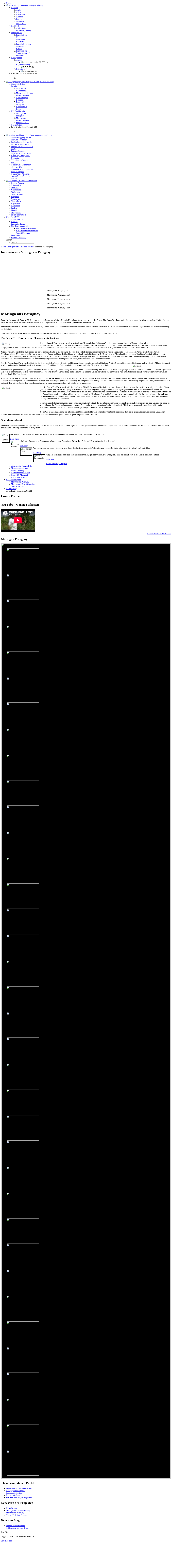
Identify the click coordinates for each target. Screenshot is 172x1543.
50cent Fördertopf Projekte (16, 1515)
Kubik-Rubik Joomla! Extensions (159, 534)
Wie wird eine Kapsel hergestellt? (19, 1497)
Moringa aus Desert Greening (18, 1510)
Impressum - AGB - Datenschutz (19, 1488)
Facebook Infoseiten (14, 1493)
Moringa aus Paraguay (15, 1513)
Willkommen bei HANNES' (17, 1528)
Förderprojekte (13, 247)
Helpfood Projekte (27, 247)
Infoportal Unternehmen (15, 1526)
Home (3, 247)
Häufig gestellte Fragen (15, 1491)
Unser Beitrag (11, 1508)
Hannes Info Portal (13, 1495)
